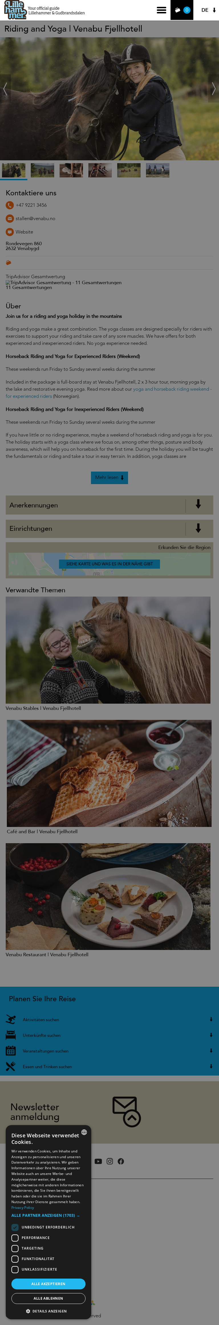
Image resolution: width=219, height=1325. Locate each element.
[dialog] (48, 1222)
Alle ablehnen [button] (48, 1298)
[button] (48, 1215)
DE (205, 10)
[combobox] (84, 1132)
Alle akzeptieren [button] (48, 1283)
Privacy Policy (22, 1207)
